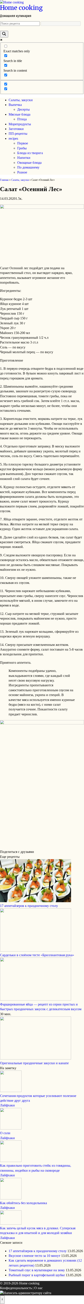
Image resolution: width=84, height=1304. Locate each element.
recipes (13, 138)
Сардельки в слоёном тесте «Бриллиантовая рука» (37, 955)
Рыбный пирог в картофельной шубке (37, 1275)
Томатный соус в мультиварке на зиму (37, 1270)
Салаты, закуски (21, 100)
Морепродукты (20, 124)
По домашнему (28, 167)
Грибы (22, 148)
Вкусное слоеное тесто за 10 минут (34, 1256)
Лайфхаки (7, 1105)
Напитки (23, 157)
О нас (38, 1288)
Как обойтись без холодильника (23, 1203)
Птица (22, 119)
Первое (22, 143)
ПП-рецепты (18, 133)
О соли (5, 1133)
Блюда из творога (30, 153)
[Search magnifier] (4, 34)
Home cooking (21, 8)
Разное (22, 172)
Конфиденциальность (16, 1288)
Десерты (23, 109)
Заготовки (16, 129)
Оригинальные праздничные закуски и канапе (34, 1063)
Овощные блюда (29, 162)
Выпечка (15, 105)
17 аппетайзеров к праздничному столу (29, 906)
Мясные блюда (19, 114)
